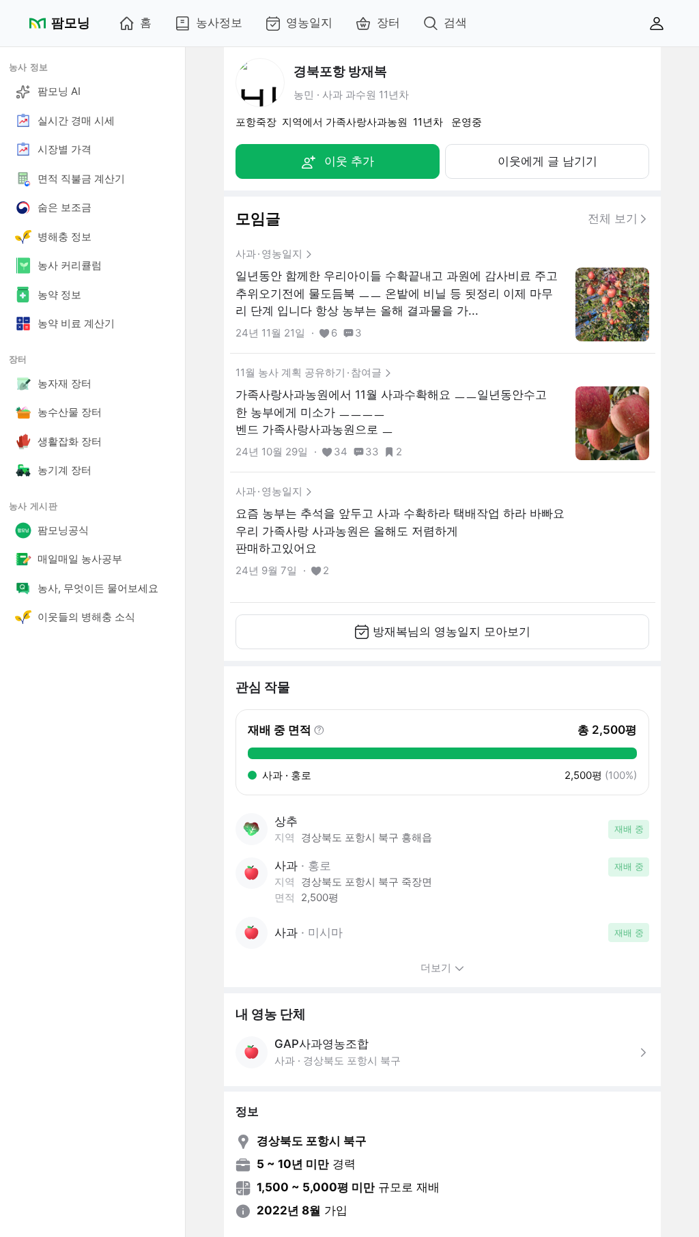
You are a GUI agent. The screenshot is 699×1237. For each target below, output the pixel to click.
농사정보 (219, 22)
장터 (388, 22)
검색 (455, 22)
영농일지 (309, 22)
